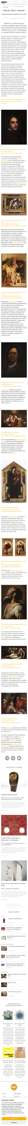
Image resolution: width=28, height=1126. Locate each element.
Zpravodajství (10, 6)
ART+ (4, 6)
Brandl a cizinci (12, 982)
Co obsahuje (17, 1096)
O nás (4, 1096)
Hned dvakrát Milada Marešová (16, 946)
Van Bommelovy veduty (14, 991)
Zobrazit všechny (13, 905)
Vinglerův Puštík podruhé (9, 794)
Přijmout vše (14, 1118)
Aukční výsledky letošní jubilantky (10, 888)
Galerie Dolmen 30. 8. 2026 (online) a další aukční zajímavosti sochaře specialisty (12, 798)
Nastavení (14, 1122)
